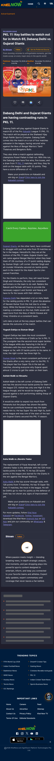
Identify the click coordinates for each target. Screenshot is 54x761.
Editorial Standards (27, 718)
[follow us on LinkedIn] (36, 733)
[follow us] (31, 102)
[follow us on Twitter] (27, 733)
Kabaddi (27, 131)
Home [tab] (30, 4)
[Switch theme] (45, 4)
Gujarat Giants (10, 246)
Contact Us (10, 713)
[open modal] (48, 696)
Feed (39, 704)
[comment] (23, 102)
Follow (18, 50)
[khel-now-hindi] (51, 4)
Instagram (37, 515)
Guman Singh (9, 358)
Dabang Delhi (9, 298)
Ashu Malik (8, 481)
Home (8, 704)
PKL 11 (21, 163)
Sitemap (40, 709)
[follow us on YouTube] (31, 733)
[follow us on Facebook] (17, 733)
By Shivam (7, 50)
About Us (10, 709)
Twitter (28, 515)
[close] (50, 742)
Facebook (19, 515)
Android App (32, 518)
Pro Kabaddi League (10, 31)
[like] (15, 102)
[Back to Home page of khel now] (11, 4)
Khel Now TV (42, 713)
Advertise (24, 709)
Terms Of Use (12, 718)
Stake (21, 177)
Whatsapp (38, 521)
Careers (23, 704)
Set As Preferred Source (40, 50)
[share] (39, 102)
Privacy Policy (25, 713)
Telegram (7, 524)
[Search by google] (39, 4)
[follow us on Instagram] (22, 733)
